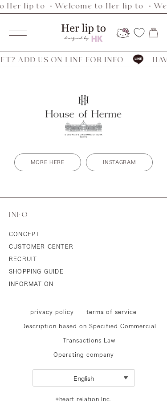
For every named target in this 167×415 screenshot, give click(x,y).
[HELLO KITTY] (123, 33)
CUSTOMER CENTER (41, 246)
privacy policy (52, 311)
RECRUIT (23, 259)
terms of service (111, 311)
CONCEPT (24, 234)
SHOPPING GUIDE (36, 271)
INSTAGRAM (119, 162)
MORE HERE (47, 162)
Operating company (83, 354)
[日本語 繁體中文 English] (84, 378)
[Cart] (153, 32)
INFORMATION (31, 283)
